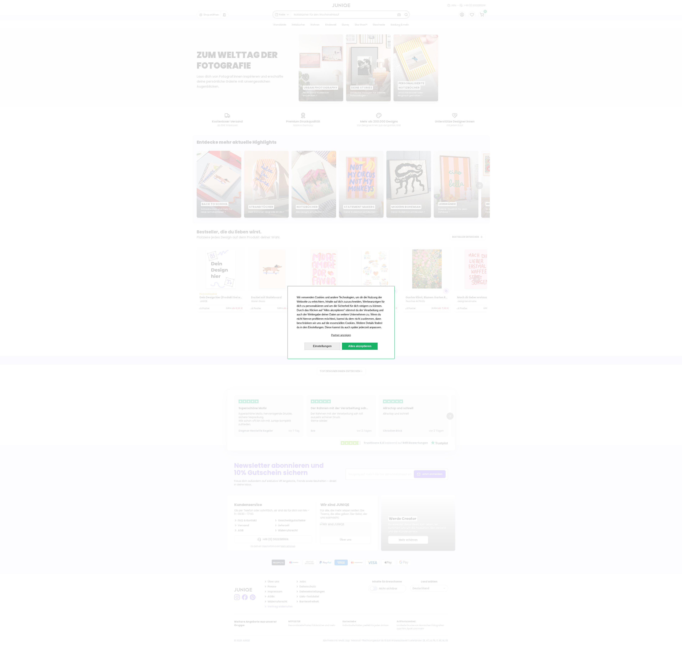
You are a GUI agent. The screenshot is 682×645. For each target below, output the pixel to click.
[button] (341, 335)
